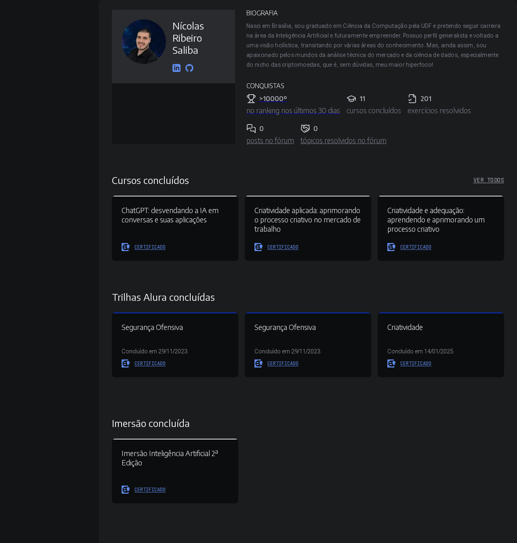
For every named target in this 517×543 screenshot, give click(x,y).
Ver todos (488, 180)
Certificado (150, 247)
